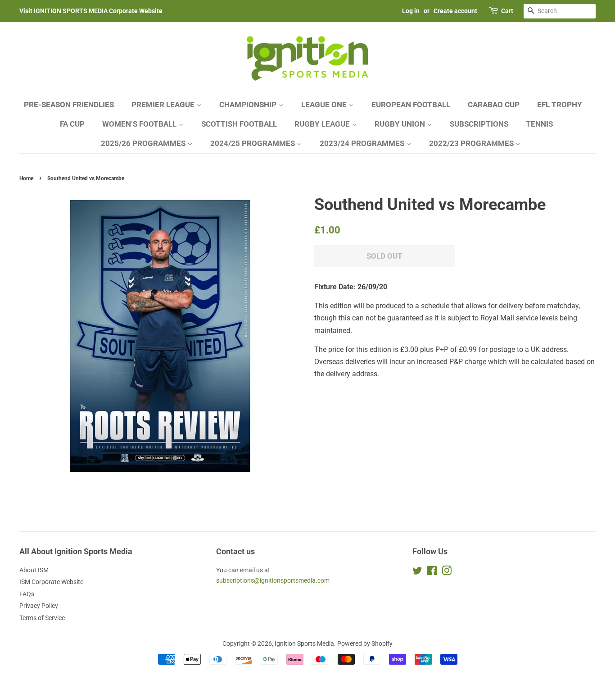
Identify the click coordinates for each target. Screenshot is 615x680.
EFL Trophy (559, 104)
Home (26, 178)
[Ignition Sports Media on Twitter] (417, 572)
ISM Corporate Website (51, 581)
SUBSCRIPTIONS (479, 123)
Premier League (163, 104)
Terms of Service (42, 617)
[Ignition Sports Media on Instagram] (447, 572)
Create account (455, 10)
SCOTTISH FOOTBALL (239, 123)
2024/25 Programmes (253, 143)
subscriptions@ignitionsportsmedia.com (273, 580)
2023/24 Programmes (363, 143)
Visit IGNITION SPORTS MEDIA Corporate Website (91, 10)
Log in (411, 10)
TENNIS (539, 123)
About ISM (34, 570)
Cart (507, 10)
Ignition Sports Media (304, 643)
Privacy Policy (38, 605)
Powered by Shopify (365, 643)
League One (324, 104)
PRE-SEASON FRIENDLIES (69, 104)
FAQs (26, 594)
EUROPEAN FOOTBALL (410, 104)
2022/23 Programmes (472, 143)
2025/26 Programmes (144, 143)
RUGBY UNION (401, 123)
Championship (248, 104)
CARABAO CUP (494, 104)
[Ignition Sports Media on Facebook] (432, 572)
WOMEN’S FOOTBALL (140, 123)
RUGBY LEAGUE (323, 123)
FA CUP (72, 123)
